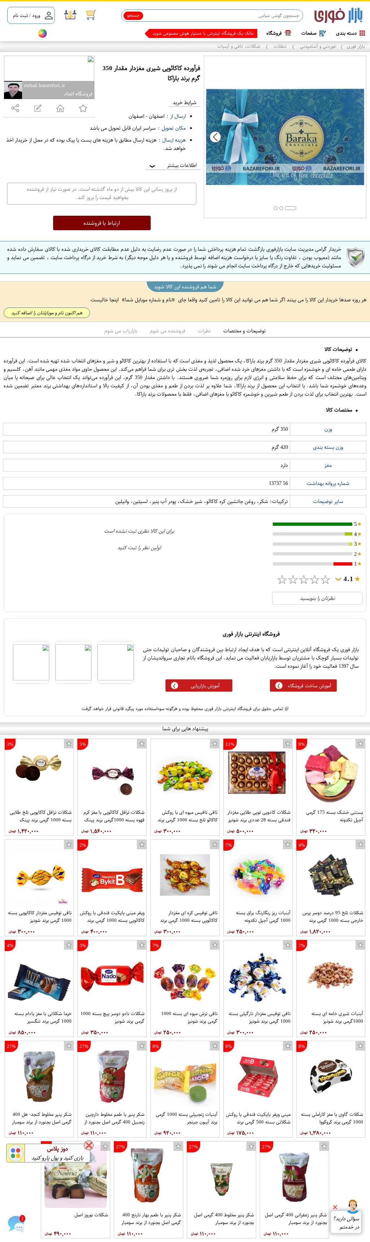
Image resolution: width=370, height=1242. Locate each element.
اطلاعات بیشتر (172, 165)
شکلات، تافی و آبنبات (239, 46)
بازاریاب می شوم (120, 331)
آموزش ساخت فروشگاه (309, 685)
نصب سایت (18, 33)
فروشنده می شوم (167, 331)
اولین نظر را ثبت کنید (139, 547)
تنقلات (280, 46)
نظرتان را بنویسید (317, 598)
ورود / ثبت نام (26, 15)
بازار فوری (356, 46)
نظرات (204, 331)
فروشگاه (274, 33)
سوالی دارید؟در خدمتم (346, 1223)
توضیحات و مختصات (244, 331)
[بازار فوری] (338, 16)
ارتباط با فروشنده (101, 223)
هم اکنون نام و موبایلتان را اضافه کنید (46, 313)
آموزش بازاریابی (205, 685)
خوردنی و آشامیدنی (317, 46)
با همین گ (244, 33)
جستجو (133, 15)
